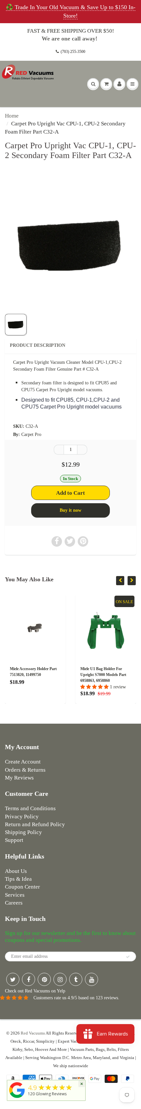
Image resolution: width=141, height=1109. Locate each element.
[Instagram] (60, 979)
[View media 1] (16, 324)
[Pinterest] (44, 979)
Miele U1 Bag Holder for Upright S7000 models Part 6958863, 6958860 (103, 675)
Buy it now (70, 510)
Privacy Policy (22, 816)
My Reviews (19, 778)
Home (12, 116)
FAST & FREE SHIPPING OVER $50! (70, 31)
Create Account (23, 762)
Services (15, 895)
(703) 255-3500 (73, 51)
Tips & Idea (18, 879)
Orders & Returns (25, 770)
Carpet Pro (31, 434)
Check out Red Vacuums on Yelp (35, 990)
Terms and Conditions (30, 808)
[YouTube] (91, 979)
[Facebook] (28, 979)
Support (14, 840)
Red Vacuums (33, 1033)
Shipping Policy (23, 832)
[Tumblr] (75, 979)
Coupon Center (22, 887)
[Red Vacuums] (17, 1098)
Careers (14, 903)
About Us (16, 871)
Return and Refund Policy (35, 824)
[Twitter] (12, 979)
